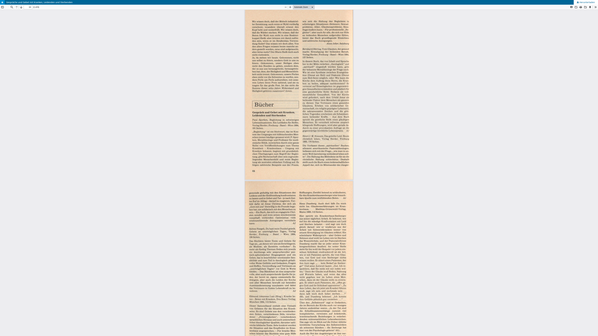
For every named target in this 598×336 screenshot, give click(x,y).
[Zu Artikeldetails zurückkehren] (2, 2)
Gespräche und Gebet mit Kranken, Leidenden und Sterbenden (39, 2)
